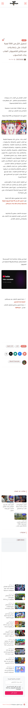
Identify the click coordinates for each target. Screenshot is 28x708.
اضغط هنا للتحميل (19, 302)
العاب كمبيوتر (10, 346)
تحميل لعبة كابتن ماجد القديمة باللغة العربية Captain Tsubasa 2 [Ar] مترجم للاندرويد (9, 616)
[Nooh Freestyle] (14, 3)
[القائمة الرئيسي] (25, 3)
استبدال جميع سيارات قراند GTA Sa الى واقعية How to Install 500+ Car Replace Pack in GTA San (8, 625)
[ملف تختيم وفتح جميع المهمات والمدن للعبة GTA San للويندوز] (20, 606)
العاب (24, 40)
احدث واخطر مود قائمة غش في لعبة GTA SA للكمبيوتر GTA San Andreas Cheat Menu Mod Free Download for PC (9, 661)
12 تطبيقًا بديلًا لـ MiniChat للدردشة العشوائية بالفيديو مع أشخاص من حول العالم (8, 670)
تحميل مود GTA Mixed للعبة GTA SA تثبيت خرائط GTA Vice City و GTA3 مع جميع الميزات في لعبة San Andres (9, 652)
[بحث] (2, 3)
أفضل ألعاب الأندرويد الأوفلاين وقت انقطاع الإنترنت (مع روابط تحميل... (8, 507)
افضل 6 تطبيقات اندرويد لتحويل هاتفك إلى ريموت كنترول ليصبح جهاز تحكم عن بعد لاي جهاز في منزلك (8, 634)
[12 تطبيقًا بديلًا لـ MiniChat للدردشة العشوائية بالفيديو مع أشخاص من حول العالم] (20, 669)
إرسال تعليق (20, 540)
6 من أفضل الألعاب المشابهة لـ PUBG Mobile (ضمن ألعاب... (21, 524)
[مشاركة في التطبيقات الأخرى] (6, 354)
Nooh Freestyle (20, 59)
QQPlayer (18, 307)
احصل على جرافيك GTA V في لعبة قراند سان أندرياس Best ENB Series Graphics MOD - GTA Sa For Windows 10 (8, 643)
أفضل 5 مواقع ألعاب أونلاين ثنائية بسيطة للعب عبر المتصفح (21, 506)
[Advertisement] (14, 24)
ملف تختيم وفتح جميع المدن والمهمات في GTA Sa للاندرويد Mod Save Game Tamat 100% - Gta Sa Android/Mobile (8, 598)
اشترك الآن (14, 693)
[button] (20, 354)
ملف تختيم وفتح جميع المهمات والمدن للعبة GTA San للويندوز (9, 607)
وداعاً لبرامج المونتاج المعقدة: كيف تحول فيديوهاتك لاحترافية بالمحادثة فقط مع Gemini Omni (9, 589)
